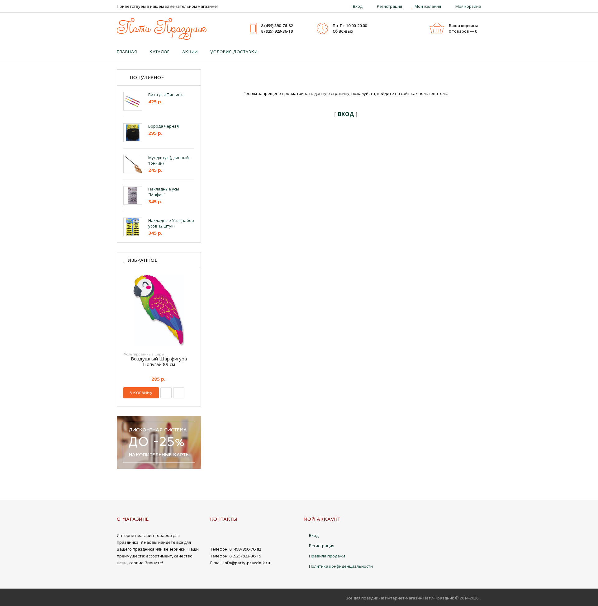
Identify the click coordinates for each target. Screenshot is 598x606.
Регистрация (389, 6)
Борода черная (163, 126)
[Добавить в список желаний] (178, 392)
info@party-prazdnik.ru (246, 563)
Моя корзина (468, 6)
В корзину (141, 392)
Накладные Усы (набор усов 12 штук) (171, 223)
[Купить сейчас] (166, 392)
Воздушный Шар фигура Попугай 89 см (159, 361)
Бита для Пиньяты (166, 94)
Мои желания (428, 6)
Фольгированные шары (143, 354)
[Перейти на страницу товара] (158, 310)
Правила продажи (327, 556)
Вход (358, 6)
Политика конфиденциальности (341, 566)
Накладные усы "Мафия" (163, 191)
